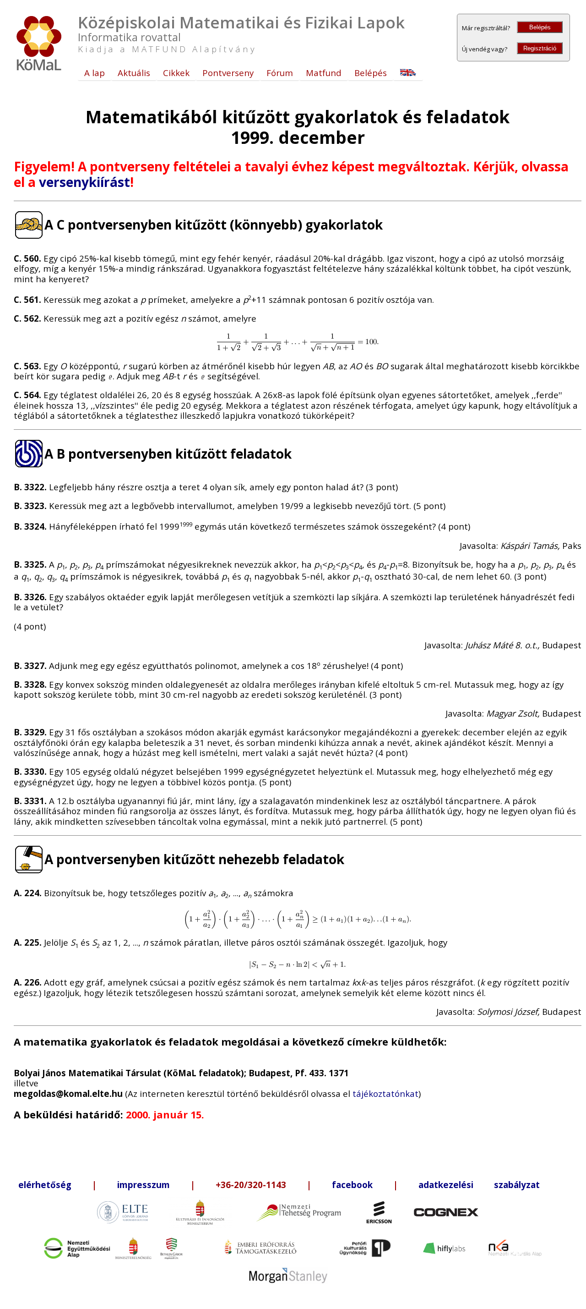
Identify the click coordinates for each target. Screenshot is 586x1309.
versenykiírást (84, 182)
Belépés (540, 27)
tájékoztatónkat (385, 1093)
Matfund (324, 72)
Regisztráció (539, 48)
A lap (94, 72)
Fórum (279, 72)
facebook (352, 1184)
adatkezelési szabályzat (479, 1184)
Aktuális (134, 72)
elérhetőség (44, 1184)
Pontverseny (228, 72)
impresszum (143, 1184)
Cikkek (176, 72)
